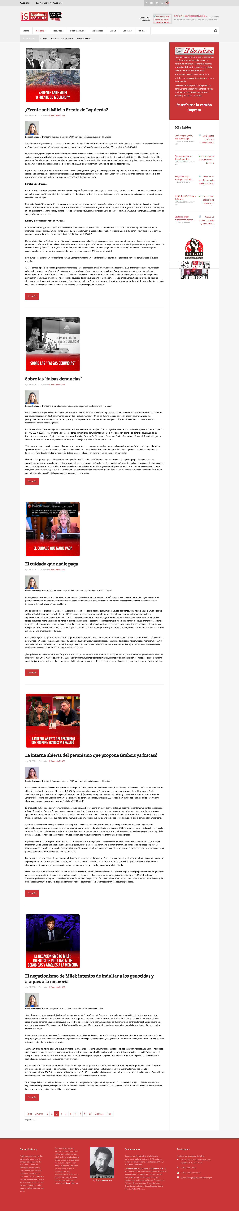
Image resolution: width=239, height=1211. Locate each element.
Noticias (40, 30)
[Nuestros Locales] (194, 274)
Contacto (127, 30)
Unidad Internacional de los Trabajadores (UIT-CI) (146, 1168)
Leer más (32, 296)
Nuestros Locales (67, 38)
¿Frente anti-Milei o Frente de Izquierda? (66, 110)
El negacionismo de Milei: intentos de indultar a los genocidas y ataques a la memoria (89, 978)
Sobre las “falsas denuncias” (53, 379)
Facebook (146, 3)
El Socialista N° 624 (57, 761)
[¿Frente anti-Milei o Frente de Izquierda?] (52, 75)
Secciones (57, 30)
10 (90, 1114)
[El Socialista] (194, 50)
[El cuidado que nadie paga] (52, 529)
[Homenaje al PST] (194, 264)
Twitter (156, 3)
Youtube (161, 3)
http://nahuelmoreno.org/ (102, 1180)
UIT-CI (166, 3)
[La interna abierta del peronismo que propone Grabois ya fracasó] (52, 720)
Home (26, 30)
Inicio (29, 1114)
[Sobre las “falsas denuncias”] (52, 344)
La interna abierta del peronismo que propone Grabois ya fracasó (91, 755)
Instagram (151, 3)
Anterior (39, 1114)
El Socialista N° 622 (57, 987)
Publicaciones (77, 30)
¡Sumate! (142, 30)
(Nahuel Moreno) (71, 1183)
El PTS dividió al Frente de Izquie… (185, 197)
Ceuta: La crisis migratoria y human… (185, 218)
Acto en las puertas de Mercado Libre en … (193, 15)
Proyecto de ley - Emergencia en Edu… (184, 178)
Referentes (97, 30)
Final (109, 1114)
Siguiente (99, 1114)
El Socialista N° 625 (57, 116)
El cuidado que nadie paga (51, 564)
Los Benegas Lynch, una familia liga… (184, 137)
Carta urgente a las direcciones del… (183, 157)
